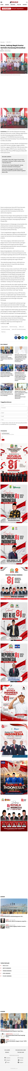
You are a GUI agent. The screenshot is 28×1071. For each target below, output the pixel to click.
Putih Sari (3, 332)
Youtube (21, 1060)
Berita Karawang (13, 326)
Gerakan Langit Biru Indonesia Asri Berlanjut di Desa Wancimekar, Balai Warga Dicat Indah (7, 374)
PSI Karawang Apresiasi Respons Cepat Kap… (12, 1031)
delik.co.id (21, 326)
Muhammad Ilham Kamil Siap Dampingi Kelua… (15, 1036)
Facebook (8, 1057)
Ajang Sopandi (4, 326)
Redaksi (7, 1052)
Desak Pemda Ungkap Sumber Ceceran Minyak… (16, 927)
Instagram (8, 1060)
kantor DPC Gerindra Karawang (19, 329)
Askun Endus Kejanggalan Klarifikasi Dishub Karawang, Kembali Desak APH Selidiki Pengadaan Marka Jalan (14, 170)
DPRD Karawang (6, 973)
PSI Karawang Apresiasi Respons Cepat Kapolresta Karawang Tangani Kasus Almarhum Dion (7, 357)
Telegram (21, 1062)
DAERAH (2, 915)
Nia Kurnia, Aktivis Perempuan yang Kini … (16, 921)
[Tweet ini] (19, 337)
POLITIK (5, 1029)
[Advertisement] (14, 26)
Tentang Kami (20, 1052)
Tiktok (8, 1062)
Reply (3, 439)
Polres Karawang (7, 976)
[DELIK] (14, 2)
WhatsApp (21, 1057)
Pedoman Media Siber (20, 1050)
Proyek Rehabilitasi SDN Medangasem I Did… (12, 916)
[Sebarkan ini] (15, 337)
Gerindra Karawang (5, 329)
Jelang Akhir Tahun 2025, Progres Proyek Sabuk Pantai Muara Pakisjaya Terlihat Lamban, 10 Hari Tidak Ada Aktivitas (13, 161)
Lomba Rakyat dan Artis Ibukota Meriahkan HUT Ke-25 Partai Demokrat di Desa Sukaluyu (7, 393)
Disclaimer (7, 1050)
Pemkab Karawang (7, 970)
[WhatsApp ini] (25, 337)
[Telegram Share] (22, 337)
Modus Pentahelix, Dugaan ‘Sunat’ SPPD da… (16, 1041)
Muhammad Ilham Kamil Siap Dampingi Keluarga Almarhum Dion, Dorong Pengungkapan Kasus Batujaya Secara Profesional (21, 358)
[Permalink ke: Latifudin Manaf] (2, 50)
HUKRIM (2, 1029)
